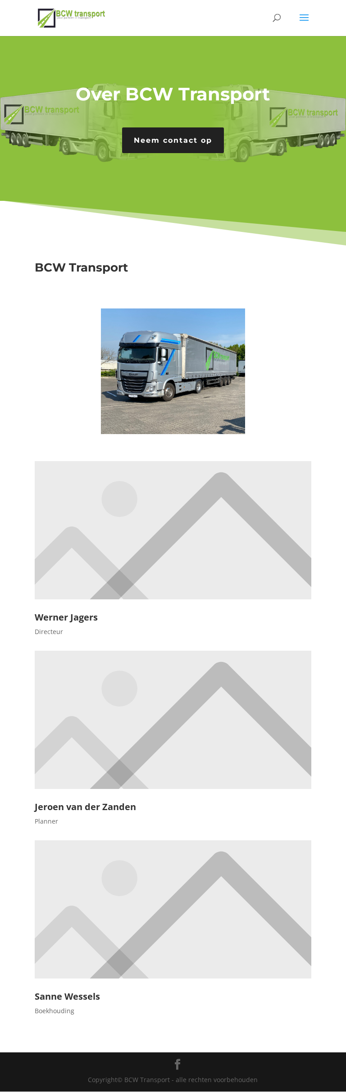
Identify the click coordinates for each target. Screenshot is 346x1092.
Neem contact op (173, 140)
